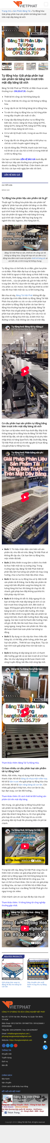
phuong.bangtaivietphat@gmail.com (16, 1036)
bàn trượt (14, 781)
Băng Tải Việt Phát (24, 295)
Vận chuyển (6, 1082)
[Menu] (3, 4)
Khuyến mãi (7, 1054)
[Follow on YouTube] (15, 1045)
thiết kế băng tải (38, 258)
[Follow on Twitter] (8, 1045)
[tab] (25, 185)
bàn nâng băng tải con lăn (30, 784)
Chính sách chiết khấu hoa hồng (15, 1086)
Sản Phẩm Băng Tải (21, 11)
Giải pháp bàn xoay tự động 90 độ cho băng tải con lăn (11, 984)
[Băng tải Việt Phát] (25, 4)
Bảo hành (6, 1079)
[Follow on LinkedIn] (11, 1045)
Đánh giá (5, 190)
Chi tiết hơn (7, 185)
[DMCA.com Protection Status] (18, 1134)
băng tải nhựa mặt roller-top (34, 778)
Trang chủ (6, 11)
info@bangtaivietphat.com (18, 1033)
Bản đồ (5, 1065)
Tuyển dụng (7, 1057)
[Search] (46, 4)
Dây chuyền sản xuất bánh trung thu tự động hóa (37, 984)
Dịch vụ (5, 1061)
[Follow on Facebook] (4, 1045)
